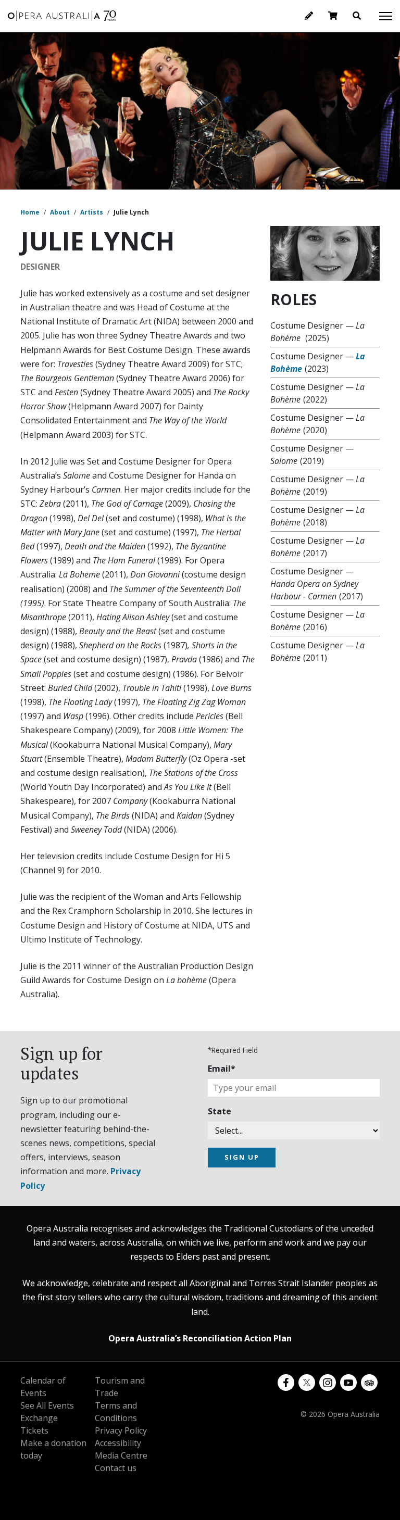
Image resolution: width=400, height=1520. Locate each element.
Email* (221, 1068)
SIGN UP (241, 1157)
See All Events (47, 1405)
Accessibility (118, 1443)
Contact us (115, 1468)
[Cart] (333, 15)
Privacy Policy (121, 1430)
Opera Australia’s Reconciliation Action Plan (200, 1338)
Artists (91, 212)
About (60, 212)
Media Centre (121, 1455)
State (219, 1111)
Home (30, 212)
